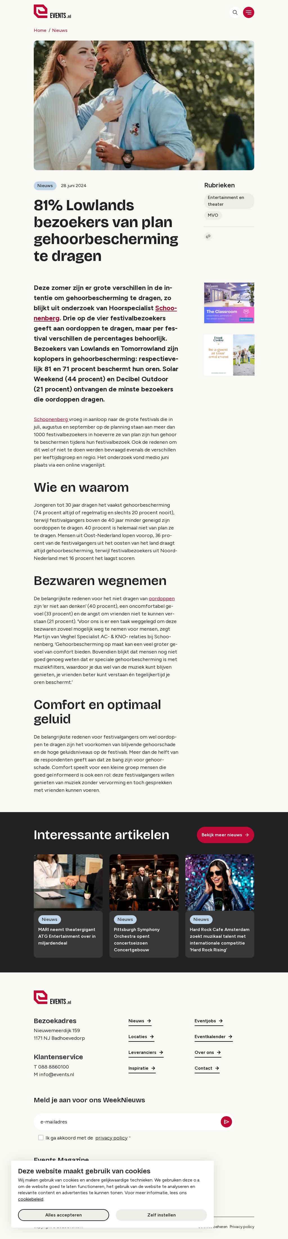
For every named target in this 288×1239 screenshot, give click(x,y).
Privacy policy (242, 1226)
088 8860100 (53, 1067)
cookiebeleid (30, 1199)
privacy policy (111, 1138)
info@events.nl (56, 1074)
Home (40, 30)
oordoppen (162, 598)
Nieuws (60, 30)
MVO (213, 215)
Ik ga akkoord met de (86, 1138)
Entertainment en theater (226, 201)
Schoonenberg (51, 419)
